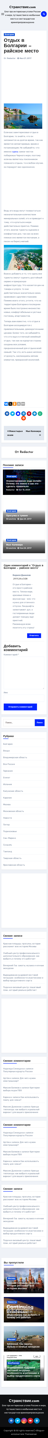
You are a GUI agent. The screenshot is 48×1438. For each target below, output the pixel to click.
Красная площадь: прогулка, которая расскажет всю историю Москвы (23, 1286)
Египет (6, 777)
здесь (15, 151)
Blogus (39, 1430)
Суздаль (7, 845)
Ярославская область (14, 865)
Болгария (9, 34)
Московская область (13, 811)
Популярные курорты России (18, 1071)
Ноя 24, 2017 (25, 548)
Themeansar (31, 1434)
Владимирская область (15, 757)
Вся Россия (9, 764)
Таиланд (7, 851)
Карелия (7, 798)
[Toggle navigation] (2, 14)
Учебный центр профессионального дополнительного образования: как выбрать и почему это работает (21, 956)
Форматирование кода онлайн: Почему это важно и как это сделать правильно (24, 484)
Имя (6, 692)
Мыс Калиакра (14, 545)
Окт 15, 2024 (24, 490)
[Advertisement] (19, 900)
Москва (6, 804)
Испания (7, 784)
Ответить (34, 635)
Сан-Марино (9, 838)
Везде (6, 751)
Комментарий (11, 654)
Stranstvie (11, 519)
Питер (6, 824)
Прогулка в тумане (17, 516)
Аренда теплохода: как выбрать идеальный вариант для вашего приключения (21, 1109)
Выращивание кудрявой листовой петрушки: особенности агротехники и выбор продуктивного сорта (23, 978)
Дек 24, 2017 (25, 519)
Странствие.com (22, 7)
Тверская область (12, 858)
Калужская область (13, 791)
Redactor (11, 58)
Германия (8, 771)
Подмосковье (10, 831)
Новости (7, 818)
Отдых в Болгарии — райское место (21, 46)
